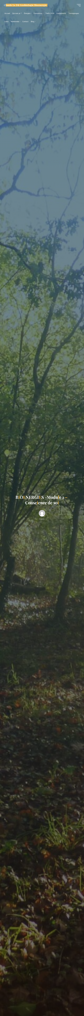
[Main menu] (79, 5)
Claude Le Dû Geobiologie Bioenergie (25, 5)
